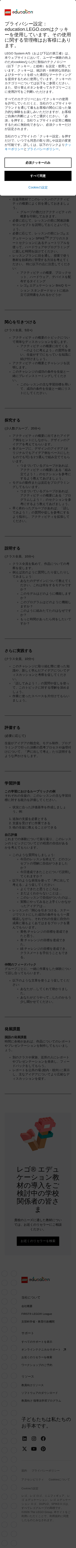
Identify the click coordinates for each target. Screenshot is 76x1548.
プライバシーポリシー (43, 149)
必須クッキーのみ (38, 162)
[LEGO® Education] (19, 12)
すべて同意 (38, 175)
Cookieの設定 (38, 187)
